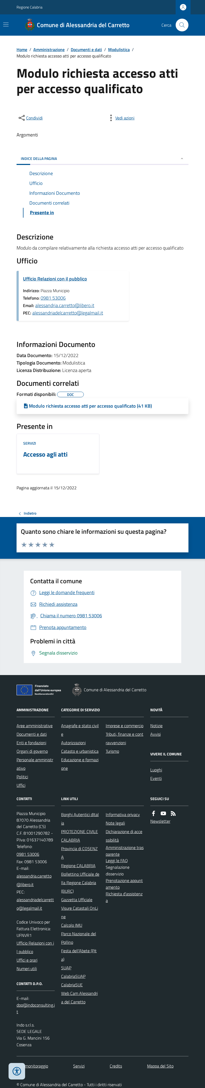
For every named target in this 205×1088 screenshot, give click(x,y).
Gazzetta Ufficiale (76, 899)
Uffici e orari (27, 960)
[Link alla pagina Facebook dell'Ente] (153, 813)
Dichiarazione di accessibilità (124, 835)
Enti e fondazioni (31, 742)
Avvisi (155, 734)
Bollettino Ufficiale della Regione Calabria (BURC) (80, 882)
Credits (116, 1066)
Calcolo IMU (71, 925)
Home (22, 49)
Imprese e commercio (124, 725)
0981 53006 (53, 297)
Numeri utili (27, 968)
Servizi (29, 443)
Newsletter (160, 821)
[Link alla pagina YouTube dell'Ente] (163, 813)
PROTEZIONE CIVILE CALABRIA (79, 835)
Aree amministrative (35, 725)
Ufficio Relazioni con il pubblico (55, 278)
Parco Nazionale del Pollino (78, 937)
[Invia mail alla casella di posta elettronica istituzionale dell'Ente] (36, 880)
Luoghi (156, 770)
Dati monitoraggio (32, 1066)
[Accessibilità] (17, 1071)
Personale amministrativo (35, 763)
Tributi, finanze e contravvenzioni (124, 738)
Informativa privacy (123, 814)
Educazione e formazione (79, 763)
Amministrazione (49, 49)
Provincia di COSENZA (79, 852)
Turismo (112, 751)
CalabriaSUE (72, 985)
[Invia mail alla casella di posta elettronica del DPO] (36, 1008)
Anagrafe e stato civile (80, 729)
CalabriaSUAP (73, 976)
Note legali (115, 823)
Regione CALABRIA (78, 865)
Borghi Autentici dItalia (80, 818)
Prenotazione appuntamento (124, 883)
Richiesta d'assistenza (124, 897)
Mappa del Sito (160, 1066)
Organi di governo (32, 751)
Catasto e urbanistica (79, 751)
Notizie (156, 725)
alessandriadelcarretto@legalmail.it (67, 312)
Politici (22, 776)
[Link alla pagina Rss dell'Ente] (173, 813)
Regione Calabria (29, 7)
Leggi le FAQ (117, 860)
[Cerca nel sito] (179, 25)
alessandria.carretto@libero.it (64, 305)
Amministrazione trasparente (125, 850)
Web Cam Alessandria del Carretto (79, 997)
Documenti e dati (86, 49)
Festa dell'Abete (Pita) (79, 955)
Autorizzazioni (73, 742)
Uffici (21, 785)
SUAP (66, 968)
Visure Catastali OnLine (79, 912)
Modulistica (119, 49)
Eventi (156, 778)
